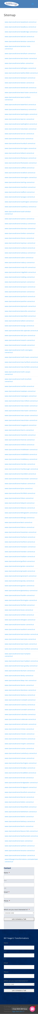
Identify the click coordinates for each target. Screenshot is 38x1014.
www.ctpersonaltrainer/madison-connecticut (20, 483)
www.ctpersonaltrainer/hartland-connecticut (20, 537)
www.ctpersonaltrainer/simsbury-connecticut (20, 224)
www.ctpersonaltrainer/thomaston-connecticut (21, 163)
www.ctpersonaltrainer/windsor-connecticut (20, 41)
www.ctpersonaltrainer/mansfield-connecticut (20, 474)
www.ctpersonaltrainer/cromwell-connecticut (20, 700)
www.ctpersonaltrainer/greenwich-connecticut (20, 576)
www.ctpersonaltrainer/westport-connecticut (20, 78)
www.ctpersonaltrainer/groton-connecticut (19, 566)
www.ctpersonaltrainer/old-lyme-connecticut (20, 335)
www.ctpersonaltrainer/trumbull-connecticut (20, 143)
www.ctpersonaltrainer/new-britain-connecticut (21, 420)
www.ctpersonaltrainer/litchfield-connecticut (20, 493)
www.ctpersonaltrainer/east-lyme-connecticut (20, 639)
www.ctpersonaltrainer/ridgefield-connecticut (20, 272)
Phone (7, 901)
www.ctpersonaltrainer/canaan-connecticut (19, 758)
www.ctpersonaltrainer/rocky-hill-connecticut (20, 267)
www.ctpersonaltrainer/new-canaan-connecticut (21, 415)
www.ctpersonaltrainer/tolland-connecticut (19, 153)
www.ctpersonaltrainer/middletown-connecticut (21, 449)
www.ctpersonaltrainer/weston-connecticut (19, 83)
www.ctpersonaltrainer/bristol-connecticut (19, 778)
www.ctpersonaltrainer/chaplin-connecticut (19, 744)
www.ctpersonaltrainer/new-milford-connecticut (21, 401)
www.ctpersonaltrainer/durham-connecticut (20, 671)
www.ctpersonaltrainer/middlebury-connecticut (21, 459)
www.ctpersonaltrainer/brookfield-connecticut (20, 773)
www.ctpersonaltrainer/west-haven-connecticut (21, 92)
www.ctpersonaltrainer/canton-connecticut (19, 748)
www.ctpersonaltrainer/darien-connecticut (19, 685)
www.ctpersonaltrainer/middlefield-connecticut (21, 454)
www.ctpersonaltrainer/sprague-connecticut (20, 197)
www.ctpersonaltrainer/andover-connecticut (20, 855)
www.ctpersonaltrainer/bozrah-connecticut (19, 797)
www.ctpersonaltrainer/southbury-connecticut (20, 207)
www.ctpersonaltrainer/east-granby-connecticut (21, 666)
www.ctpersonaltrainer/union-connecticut (19, 138)
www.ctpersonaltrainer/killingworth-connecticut (21, 513)
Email (6, 892)
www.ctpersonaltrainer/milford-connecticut (19, 445)
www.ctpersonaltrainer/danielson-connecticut (20, 690)
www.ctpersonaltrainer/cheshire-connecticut (20, 739)
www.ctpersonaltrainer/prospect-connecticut (20, 287)
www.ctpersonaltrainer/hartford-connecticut (20, 542)
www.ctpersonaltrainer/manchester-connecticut (21, 479)
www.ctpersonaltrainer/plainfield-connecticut (20, 316)
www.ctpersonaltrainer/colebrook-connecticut (20, 719)
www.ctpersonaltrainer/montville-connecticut (20, 435)
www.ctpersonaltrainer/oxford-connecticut (19, 321)
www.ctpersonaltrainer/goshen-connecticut (19, 586)
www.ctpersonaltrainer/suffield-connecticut (19, 168)
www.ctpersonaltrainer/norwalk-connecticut (20, 345)
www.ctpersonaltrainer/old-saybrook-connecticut (21, 331)
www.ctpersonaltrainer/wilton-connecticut (19, 63)
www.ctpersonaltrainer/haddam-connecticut (20, 556)
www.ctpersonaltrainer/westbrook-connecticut (20, 88)
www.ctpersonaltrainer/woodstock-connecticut (20, 22)
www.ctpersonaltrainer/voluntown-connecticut (20, 129)
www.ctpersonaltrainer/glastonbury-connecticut (21, 590)
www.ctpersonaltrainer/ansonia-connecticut (20, 850)
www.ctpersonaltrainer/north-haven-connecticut (21, 357)
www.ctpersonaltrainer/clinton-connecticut (19, 729)
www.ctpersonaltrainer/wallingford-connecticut (21, 124)
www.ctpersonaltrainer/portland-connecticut (20, 296)
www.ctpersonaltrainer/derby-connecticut (19, 675)
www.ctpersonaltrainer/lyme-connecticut (19, 488)
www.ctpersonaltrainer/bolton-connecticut (19, 802)
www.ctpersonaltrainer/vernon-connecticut (19, 134)
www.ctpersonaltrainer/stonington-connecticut (21, 177)
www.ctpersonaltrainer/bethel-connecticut (19, 816)
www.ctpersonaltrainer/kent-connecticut (18, 522)
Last (5, 888)
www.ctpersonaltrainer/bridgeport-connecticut (21, 787)
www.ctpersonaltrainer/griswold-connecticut (20, 571)
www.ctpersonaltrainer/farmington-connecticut (21, 600)
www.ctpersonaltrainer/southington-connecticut (21, 202)
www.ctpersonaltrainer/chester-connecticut (19, 734)
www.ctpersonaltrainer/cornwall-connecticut (20, 709)
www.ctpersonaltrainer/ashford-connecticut (20, 846)
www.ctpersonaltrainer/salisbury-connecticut (20, 253)
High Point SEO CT (18, 1011)
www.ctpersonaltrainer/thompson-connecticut (20, 158)
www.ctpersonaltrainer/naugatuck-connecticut (20, 425)
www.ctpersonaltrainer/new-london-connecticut (21, 406)
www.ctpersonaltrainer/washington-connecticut (21, 114)
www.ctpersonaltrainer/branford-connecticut (20, 792)
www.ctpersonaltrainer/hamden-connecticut (20, 552)
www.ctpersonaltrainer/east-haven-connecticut (21, 644)
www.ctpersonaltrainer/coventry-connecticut (20, 705)
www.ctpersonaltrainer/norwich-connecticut (20, 340)
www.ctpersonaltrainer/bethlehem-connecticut (21, 812)
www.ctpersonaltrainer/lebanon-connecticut (20, 508)
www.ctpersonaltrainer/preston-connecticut (20, 292)
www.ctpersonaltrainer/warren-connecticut (19, 119)
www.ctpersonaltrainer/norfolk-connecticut (19, 386)
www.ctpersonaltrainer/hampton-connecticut (20, 547)
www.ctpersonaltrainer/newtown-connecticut (20, 391)
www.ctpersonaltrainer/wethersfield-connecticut (21, 73)
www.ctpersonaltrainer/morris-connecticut (19, 430)
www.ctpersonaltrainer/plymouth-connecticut (20, 306)
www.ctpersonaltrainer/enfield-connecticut (19, 615)
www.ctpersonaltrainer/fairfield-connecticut (20, 605)
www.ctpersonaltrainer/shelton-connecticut (19, 233)
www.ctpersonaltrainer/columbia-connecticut (20, 714)
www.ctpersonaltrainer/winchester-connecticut (21, 58)
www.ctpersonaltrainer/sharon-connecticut (19, 238)
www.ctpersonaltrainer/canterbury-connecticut (21, 753)
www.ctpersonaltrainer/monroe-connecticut (20, 440)
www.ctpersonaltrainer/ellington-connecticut (20, 620)
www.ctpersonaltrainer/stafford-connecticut (20, 192)
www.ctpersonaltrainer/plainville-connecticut (20, 311)
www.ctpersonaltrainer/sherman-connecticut (20, 228)
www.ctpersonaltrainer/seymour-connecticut (20, 243)
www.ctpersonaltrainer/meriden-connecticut (20, 464)
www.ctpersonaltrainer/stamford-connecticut (20, 187)
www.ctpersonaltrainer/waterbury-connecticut (20, 109)
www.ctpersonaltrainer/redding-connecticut (20, 277)
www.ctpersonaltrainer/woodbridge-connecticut (21, 32)
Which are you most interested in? (17, 910)
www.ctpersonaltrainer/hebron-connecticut (19, 527)
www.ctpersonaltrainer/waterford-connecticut (20, 104)
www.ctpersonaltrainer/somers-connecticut (19, 219)
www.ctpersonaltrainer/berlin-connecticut (19, 826)
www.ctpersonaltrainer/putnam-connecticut (20, 282)
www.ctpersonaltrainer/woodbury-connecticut (20, 27)
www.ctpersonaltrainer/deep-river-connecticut (20, 680)
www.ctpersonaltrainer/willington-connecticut (20, 68)
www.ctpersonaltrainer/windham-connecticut (20, 53)
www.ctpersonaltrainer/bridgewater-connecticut (21, 782)
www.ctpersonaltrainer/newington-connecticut (20, 396)
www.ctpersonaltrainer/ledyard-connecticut (19, 503)
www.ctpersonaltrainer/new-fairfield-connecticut (21, 367)
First (5, 880)
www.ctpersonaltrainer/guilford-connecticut (20, 561)
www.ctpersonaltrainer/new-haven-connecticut (21, 411)
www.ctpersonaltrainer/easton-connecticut (19, 624)
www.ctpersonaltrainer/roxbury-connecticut (20, 262)
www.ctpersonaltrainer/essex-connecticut (19, 610)
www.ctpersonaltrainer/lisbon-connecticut (19, 498)
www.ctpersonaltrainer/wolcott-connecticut (19, 36)
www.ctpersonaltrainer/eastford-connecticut (20, 629)
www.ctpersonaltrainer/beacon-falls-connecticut (21, 831)
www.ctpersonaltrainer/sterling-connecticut (19, 182)
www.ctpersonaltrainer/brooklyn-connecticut (20, 768)
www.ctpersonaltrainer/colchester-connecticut (20, 724)
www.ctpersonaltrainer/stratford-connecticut (20, 173)
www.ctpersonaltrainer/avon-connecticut (19, 841)
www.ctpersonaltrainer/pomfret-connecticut (20, 301)
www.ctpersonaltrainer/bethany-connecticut (20, 821)
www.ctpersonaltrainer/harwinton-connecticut (20, 532)
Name (7, 873)
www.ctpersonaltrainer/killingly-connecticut (19, 518)
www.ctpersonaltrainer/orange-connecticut (19, 326)
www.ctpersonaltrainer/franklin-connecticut (20, 595)
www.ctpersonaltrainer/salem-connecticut (19, 258)
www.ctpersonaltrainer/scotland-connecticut (20, 248)
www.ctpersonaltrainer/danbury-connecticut (20, 695)
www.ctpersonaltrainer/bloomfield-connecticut (20, 807)
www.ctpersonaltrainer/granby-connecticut (19, 581)
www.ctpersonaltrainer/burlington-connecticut (20, 763)
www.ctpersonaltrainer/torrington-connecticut (20, 148)
